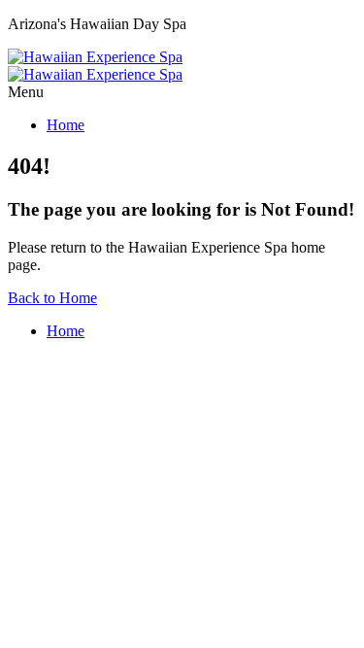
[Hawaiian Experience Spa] (95, 66)
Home (65, 125)
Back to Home (52, 298)
